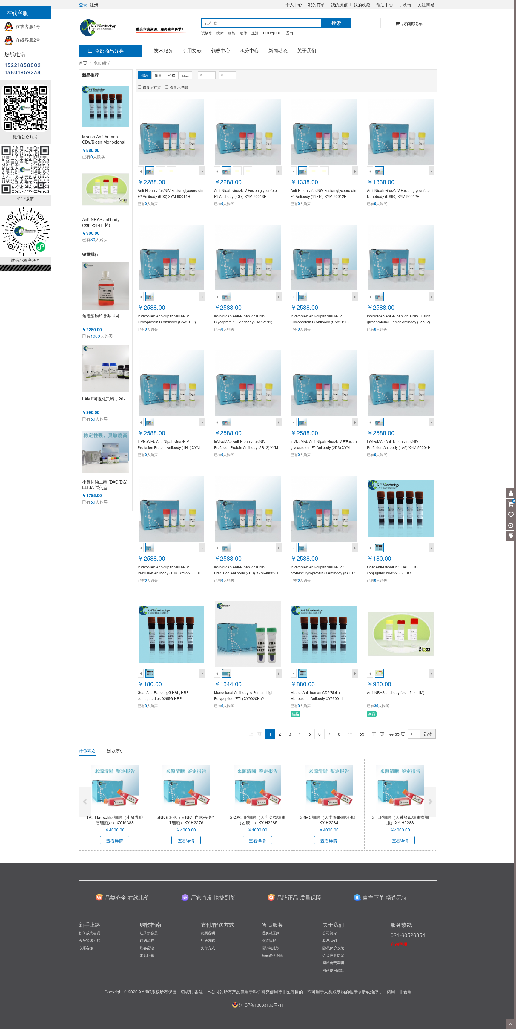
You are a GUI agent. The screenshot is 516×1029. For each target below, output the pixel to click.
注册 (94, 4)
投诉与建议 (271, 947)
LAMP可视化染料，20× (104, 399)
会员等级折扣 (89, 940)
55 (362, 734)
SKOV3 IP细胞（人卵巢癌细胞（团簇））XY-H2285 (257, 819)
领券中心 (220, 50)
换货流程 (269, 940)
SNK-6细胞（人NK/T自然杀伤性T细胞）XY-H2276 (186, 819)
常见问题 (147, 955)
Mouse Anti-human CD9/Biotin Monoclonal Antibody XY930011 (103, 139)
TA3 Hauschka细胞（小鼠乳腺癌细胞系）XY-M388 (114, 819)
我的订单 (316, 4)
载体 (243, 32)
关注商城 (425, 4)
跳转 (428, 733)
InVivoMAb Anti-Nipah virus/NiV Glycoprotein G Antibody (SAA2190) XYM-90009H (320, 321)
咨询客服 (399, 944)
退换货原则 (271, 932)
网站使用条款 (333, 970)
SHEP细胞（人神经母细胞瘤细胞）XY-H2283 (400, 819)
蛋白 (289, 32)
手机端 (405, 4)
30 (92, 239)
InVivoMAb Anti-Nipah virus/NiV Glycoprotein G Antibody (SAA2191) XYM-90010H (243, 321)
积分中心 (249, 50)
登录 (83, 4)
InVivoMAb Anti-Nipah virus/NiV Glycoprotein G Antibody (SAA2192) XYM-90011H (167, 321)
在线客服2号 (26, 39)
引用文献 (192, 50)
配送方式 (208, 940)
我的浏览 (339, 4)
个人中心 (293, 4)
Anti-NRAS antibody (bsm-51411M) (100, 222)
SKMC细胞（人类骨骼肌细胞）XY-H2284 (329, 819)
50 (92, 419)
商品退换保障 (272, 955)
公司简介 (329, 932)
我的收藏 (362, 4)
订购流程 (147, 940)
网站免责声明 (333, 962)
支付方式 (208, 947)
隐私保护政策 (333, 947)
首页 (83, 63)
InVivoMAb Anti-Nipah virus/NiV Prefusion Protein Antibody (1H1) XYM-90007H (169, 447)
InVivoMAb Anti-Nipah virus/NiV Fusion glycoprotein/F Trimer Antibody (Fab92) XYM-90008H (398, 321)
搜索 (336, 22)
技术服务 (163, 50)
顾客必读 (147, 947)
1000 (95, 336)
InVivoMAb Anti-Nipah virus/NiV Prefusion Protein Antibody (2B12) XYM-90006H (246, 447)
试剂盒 (206, 32)
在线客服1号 (26, 26)
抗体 (220, 32)
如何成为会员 (89, 932)
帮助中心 (384, 4)
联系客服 (86, 947)
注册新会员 (149, 932)
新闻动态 (278, 50)
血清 (255, 32)
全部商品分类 (109, 50)
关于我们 (306, 50)
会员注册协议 (333, 955)
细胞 (231, 32)
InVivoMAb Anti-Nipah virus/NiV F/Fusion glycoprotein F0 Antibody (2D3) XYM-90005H (324, 447)
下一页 (378, 734)
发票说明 (208, 932)
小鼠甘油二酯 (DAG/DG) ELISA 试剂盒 (105, 484)
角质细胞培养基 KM (100, 316)
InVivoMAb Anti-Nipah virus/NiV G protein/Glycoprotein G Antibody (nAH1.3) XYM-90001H (324, 572)
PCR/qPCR (272, 32)
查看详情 (114, 840)
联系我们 (329, 940)
